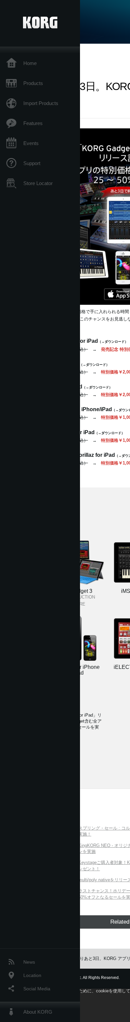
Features (33, 123)
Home (30, 63)
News (29, 962)
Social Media (36, 988)
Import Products (40, 103)
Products (33, 83)
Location (32, 975)
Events (31, 143)
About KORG (37, 1012)
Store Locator (38, 183)
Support (31, 163)
